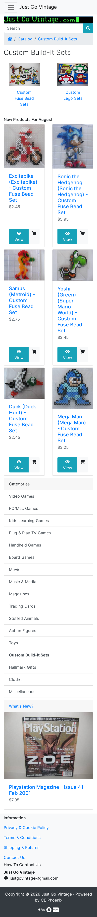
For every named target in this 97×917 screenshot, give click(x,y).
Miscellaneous (22, 691)
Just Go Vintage (38, 7)
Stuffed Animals (24, 618)
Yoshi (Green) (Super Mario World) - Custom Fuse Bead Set (69, 310)
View (19, 239)
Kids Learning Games (29, 520)
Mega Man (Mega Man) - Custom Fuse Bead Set (71, 429)
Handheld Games (25, 545)
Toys (13, 642)
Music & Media (22, 581)
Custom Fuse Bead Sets (24, 98)
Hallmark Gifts (22, 667)
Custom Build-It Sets (57, 38)
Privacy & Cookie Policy (26, 827)
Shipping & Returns (21, 847)
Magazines (19, 593)
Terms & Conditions (22, 837)
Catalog (25, 38)
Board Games (21, 557)
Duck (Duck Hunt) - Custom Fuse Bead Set (22, 419)
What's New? (21, 706)
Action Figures (22, 630)
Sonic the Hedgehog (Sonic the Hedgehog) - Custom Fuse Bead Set (72, 194)
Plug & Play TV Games (30, 532)
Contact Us (14, 857)
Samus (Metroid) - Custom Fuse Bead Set (22, 300)
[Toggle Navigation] (11, 7)
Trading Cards (22, 606)
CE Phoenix (51, 900)
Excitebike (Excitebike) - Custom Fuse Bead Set (23, 188)
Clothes (16, 679)
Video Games (21, 496)
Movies (15, 569)
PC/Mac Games (23, 508)
